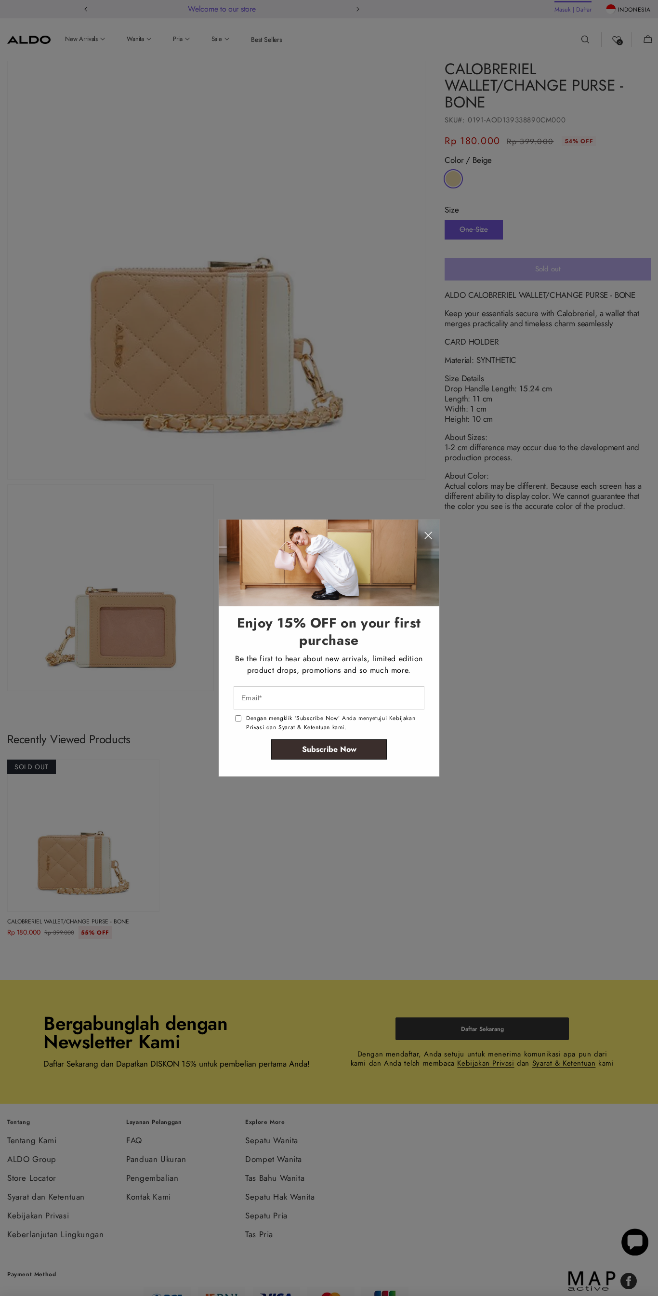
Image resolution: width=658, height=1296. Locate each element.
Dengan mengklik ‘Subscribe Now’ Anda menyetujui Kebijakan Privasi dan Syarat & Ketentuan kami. (330, 723)
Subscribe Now (329, 749)
